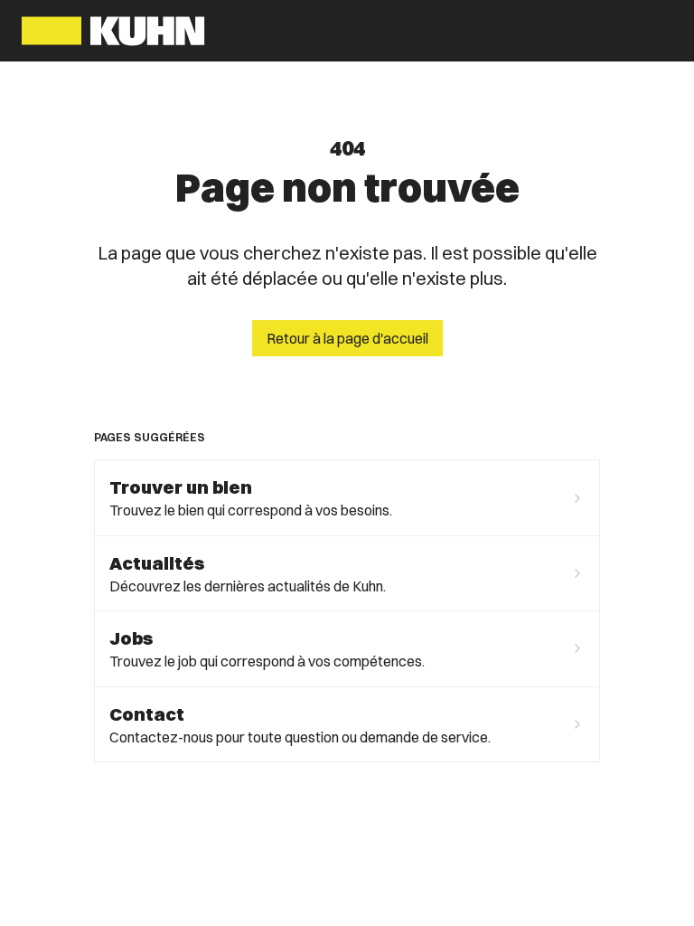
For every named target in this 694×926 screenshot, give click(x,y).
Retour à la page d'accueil (347, 338)
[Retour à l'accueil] (113, 31)
